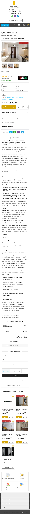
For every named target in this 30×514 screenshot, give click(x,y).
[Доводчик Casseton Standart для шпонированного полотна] (8, 401)
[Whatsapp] (12, 16)
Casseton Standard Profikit (21, 410)
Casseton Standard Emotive (21, 435)
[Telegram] (17, 16)
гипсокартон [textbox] (19, 90)
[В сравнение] (26, 107)
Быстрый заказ (18, 107)
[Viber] (15, 16)
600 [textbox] (3, 90)
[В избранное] (22, 107)
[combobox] (8, 86)
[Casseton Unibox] (8, 451)
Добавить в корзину (9, 107)
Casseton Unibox (7, 459)
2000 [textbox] (17, 86)
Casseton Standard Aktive (7, 435)
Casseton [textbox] (4, 86)
